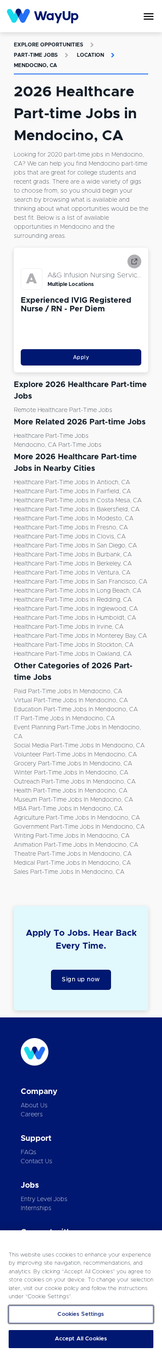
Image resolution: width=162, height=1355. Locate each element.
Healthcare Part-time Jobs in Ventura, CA (72, 573)
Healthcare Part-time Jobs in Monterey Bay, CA (80, 636)
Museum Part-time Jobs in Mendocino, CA (73, 800)
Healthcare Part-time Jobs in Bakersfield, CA (77, 510)
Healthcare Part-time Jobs (51, 436)
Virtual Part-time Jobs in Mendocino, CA (71, 700)
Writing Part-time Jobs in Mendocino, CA (72, 836)
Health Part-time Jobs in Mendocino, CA (70, 791)
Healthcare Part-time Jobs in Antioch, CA (72, 482)
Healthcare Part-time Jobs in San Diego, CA (75, 546)
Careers (32, 1115)
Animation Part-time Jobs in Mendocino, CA (76, 845)
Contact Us (36, 1161)
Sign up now (81, 980)
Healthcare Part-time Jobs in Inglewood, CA (76, 609)
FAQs (28, 1152)
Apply (81, 357)
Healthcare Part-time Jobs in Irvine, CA (69, 627)
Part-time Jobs (36, 55)
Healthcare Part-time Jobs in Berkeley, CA (73, 564)
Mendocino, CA (35, 65)
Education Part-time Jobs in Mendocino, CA (76, 710)
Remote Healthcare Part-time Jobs (63, 410)
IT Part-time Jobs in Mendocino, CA (64, 719)
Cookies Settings (80, 1314)
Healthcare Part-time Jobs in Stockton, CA (73, 645)
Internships (36, 1208)
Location (90, 55)
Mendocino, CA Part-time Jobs (58, 445)
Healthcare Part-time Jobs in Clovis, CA (70, 537)
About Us (34, 1106)
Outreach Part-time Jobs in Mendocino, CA (75, 782)
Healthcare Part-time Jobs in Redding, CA (73, 600)
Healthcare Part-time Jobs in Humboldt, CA (75, 618)
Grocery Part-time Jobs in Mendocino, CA (73, 764)
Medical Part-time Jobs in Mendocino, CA (72, 863)
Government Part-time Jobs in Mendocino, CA (79, 827)
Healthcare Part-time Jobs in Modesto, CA (73, 519)
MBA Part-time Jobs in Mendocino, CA (68, 809)
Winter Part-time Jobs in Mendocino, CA (71, 773)
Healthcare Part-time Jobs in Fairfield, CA (72, 492)
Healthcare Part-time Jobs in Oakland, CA (73, 654)
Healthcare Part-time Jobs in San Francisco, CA (80, 582)
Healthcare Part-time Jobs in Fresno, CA (71, 528)
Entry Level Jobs (44, 1199)
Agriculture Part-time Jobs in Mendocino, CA (77, 818)
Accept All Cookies (81, 1339)
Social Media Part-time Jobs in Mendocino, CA (79, 746)
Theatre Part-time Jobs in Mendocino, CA (73, 854)
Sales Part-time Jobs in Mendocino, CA (69, 872)
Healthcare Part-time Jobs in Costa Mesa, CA (78, 501)
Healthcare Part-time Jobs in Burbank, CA (73, 555)
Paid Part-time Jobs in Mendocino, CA (68, 691)
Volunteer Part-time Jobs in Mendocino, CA (75, 755)
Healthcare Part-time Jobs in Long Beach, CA (77, 591)
